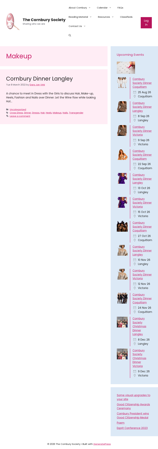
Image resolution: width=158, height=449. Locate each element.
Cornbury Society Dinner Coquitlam (142, 83)
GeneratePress (102, 444)
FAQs (120, 7)
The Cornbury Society (44, 19)
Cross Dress (16, 112)
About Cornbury (78, 7)
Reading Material (78, 16)
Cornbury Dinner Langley (39, 78)
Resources (104, 16)
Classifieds (126, 16)
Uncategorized (18, 109)
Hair (43, 112)
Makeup (57, 112)
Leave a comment (20, 116)
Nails (65, 112)
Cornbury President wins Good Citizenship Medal (133, 415)
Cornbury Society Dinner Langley (142, 107)
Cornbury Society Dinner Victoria (142, 131)
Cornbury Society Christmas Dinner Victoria (139, 358)
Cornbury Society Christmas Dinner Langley (139, 326)
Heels (49, 112)
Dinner (27, 112)
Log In (146, 22)
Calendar (102, 7)
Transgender (76, 112)
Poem (121, 423)
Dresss (36, 112)
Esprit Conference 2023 (132, 428)
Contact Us (75, 26)
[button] (70, 35)
